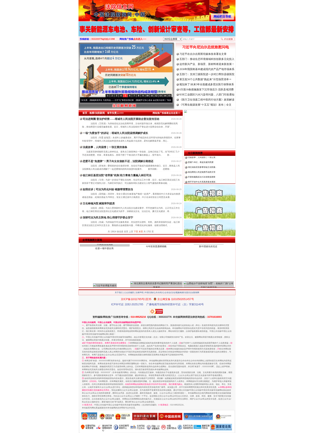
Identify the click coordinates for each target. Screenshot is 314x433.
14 (165, 95)
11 (152, 95)
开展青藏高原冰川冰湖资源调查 (201, 168)
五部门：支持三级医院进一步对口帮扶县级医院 (206, 74)
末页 (141, 231)
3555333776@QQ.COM (103, 39)
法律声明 (139, 292)
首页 (84, 112)
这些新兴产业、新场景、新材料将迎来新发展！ (206, 64)
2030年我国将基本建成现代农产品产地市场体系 (206, 69)
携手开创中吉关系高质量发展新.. (202, 173)
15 (169, 95)
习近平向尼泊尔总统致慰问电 (205, 47)
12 (156, 95)
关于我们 (119, 292)
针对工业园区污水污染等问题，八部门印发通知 (206, 94)
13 (160, 95)
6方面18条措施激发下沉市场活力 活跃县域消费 (206, 89)
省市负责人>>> (115, 112)
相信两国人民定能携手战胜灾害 (201, 163)
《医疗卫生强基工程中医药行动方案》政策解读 (206, 99)
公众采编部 (129, 292)
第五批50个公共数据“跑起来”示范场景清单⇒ (205, 79)
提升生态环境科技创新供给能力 (201, 178)
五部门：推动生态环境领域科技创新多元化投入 (206, 59)
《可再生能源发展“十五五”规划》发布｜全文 (205, 104)
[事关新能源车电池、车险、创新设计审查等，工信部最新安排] (157, 32)
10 (147, 95)
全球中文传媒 (105, 9)
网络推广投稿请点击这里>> (166, 113)
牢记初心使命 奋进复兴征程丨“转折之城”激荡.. (147, 100)
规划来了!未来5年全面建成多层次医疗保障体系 (206, 84)
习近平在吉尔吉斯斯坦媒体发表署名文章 (203, 54)
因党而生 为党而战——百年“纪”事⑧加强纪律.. (101, 100)
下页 (136, 231)
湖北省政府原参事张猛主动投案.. (202, 158)
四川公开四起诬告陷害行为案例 (201, 183)
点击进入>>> (139, 39)
